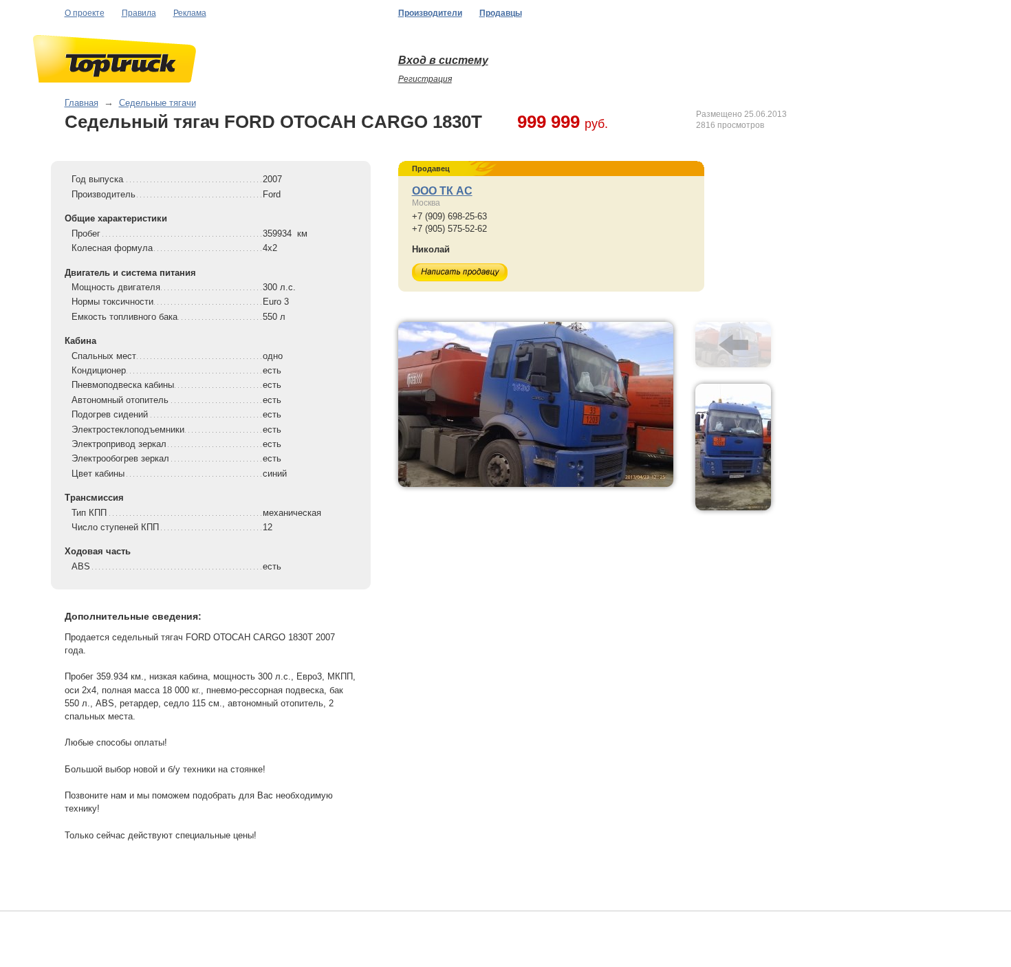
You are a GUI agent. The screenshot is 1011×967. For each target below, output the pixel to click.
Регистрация (425, 79)
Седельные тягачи (157, 103)
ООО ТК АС (442, 191)
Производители (430, 13)
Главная (81, 103)
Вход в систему (443, 60)
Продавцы (500, 13)
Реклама (189, 13)
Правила (139, 13)
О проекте (85, 13)
